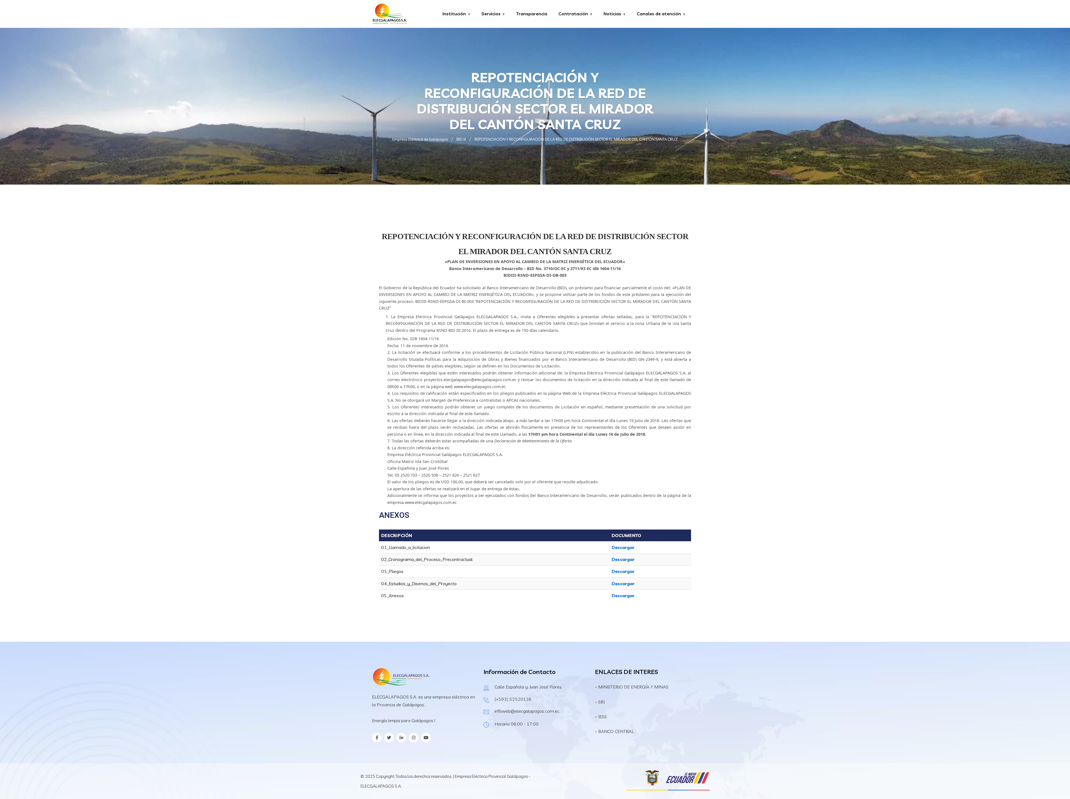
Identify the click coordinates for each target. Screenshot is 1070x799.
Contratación (573, 13)
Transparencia (531, 13)
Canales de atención (659, 13)
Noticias (612, 13)
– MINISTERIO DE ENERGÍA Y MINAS (632, 687)
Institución (454, 13)
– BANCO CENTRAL (614, 731)
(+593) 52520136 (513, 699)
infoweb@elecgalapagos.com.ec (527, 711)
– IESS (601, 716)
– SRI (600, 702)
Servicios (490, 13)
